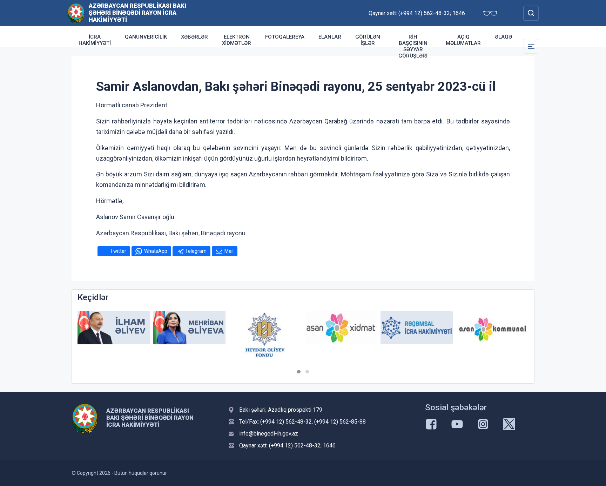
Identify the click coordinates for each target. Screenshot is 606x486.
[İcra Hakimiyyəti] (76, 12)
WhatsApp (155, 251)
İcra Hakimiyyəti (95, 40)
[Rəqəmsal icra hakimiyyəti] (417, 328)
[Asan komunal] (492, 328)
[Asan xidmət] (341, 328)
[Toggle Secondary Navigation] (531, 46)
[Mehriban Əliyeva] (189, 328)
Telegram (196, 251)
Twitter (118, 251)
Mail (229, 251)
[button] (299, 371)
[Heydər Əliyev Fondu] (265, 335)
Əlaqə (503, 37)
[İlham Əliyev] (114, 328)
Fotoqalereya (284, 37)
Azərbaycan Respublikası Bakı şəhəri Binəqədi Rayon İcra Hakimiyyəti (137, 12)
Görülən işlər (367, 40)
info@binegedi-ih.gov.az (268, 433)
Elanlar (329, 37)
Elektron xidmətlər (236, 40)
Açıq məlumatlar (463, 40)
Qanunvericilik (146, 37)
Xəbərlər (194, 37)
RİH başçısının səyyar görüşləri (412, 46)
